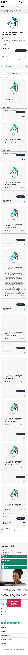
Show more (4, 44)
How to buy (6, 567)
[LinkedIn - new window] (2, 623)
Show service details (6, 107)
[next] (26, 530)
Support (3, 631)
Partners (3, 643)
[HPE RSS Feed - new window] (19, 623)
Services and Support (9, 10)
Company (3, 627)
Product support (7, 560)
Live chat (6, 556)
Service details (4, 56)
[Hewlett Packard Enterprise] (4, 2)
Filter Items (14, 73)
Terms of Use (9, 652)
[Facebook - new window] (14, 623)
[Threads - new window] (11, 623)
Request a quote (20, 112)
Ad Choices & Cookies (17, 652)
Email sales (4, 615)
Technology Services (17, 10)
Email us (6, 563)
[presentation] (26, 66)
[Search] (19, 2)
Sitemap (24, 652)
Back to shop (3, 10)
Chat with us (9, 59)
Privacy (3, 652)
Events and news (5, 635)
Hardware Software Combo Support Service (7, 11)
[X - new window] (5, 623)
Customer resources (6, 639)
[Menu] (26, 2)
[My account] (22, 2)
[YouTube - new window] (16, 623)
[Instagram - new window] (8, 623)
